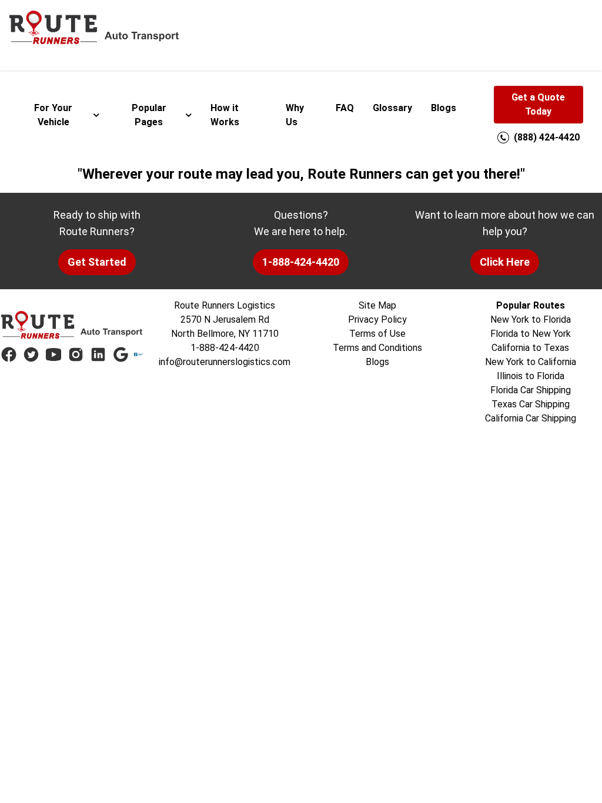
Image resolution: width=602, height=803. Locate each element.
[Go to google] (120, 354)
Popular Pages (149, 115)
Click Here (505, 262)
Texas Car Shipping (530, 404)
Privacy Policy (377, 319)
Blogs (443, 107)
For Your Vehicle (53, 115)
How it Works (224, 115)
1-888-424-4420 (300, 262)
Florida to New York (530, 333)
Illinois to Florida (530, 376)
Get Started (97, 262)
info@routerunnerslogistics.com (224, 361)
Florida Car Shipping (530, 390)
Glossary (392, 107)
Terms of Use (377, 333)
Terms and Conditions (377, 347)
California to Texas (530, 347)
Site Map (377, 305)
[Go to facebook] (9, 354)
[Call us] (503, 137)
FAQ (345, 107)
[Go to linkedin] (98, 354)
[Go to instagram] (76, 354)
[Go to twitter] (31, 354)
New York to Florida (530, 319)
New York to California (530, 361)
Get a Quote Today (538, 104)
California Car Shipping (530, 418)
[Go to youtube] (53, 354)
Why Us (295, 115)
